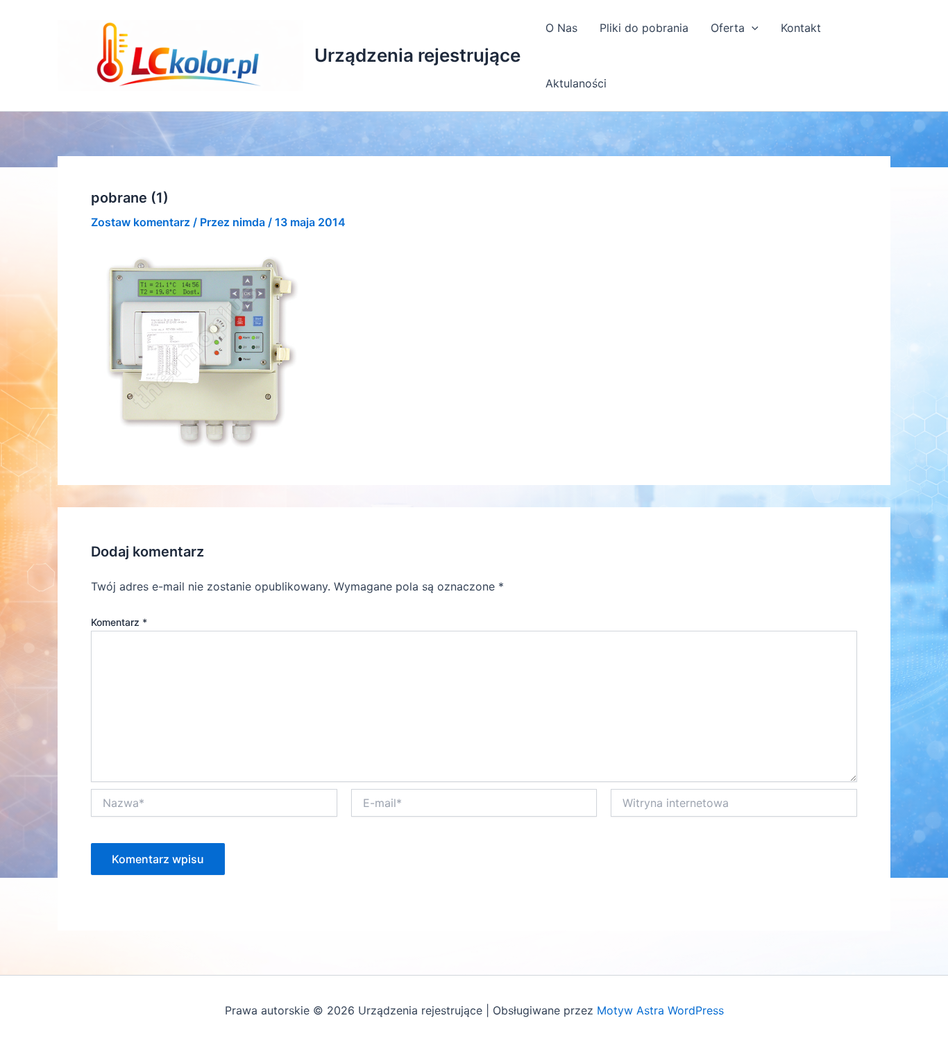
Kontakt (801, 28)
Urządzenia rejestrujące (417, 55)
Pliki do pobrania (644, 28)
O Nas (561, 28)
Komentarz (119, 622)
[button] (752, 28)
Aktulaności (576, 83)
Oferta (728, 28)
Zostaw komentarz (140, 222)
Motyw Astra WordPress (660, 1010)
